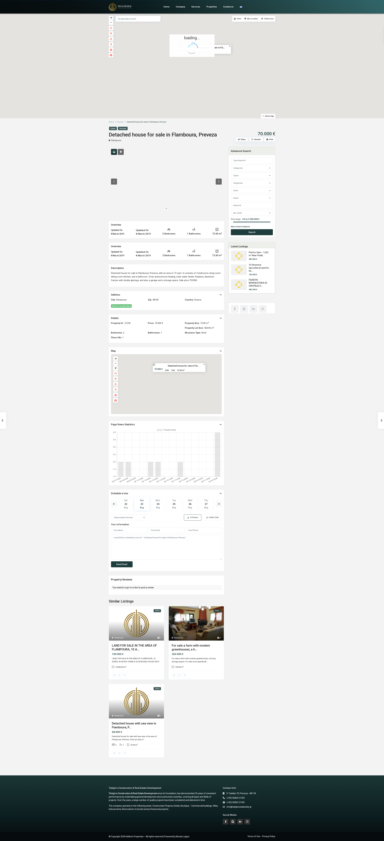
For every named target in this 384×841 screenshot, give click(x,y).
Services (195, 7)
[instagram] (263, 309)
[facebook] (235, 309)
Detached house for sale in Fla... (183, 366)
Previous (114, 504)
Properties (211, 7)
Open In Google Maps (121, 306)
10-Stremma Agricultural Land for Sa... (259, 268)
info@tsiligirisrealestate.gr (239, 807)
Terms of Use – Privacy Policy (261, 836)
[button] (194, 63)
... (160, 661)
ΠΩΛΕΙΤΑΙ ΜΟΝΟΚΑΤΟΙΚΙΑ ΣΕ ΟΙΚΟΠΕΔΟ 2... (258, 283)
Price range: (236, 219)
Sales (113, 128)
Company (180, 7)
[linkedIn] (253, 309)
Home (167, 7)
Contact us (228, 7)
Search (251, 232)
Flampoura (116, 140)
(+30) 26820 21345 (236, 798)
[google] (244, 309)
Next (219, 504)
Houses (120, 122)
